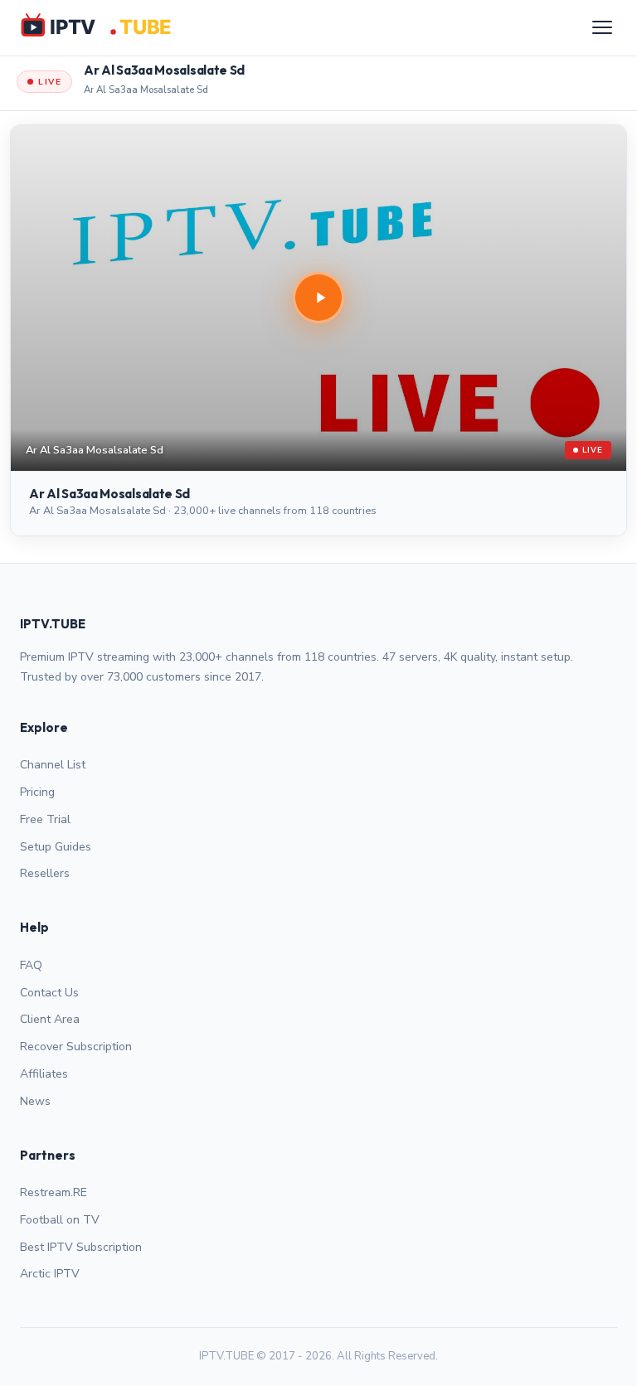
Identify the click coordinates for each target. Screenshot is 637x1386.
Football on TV (60, 1220)
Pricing (37, 792)
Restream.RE (53, 1192)
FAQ (31, 965)
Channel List (52, 765)
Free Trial (45, 819)
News (35, 1101)
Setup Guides (55, 847)
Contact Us (49, 993)
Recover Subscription (76, 1046)
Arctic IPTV (50, 1274)
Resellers (45, 873)
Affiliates (44, 1074)
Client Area (50, 1019)
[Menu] (602, 27)
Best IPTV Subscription (81, 1247)
